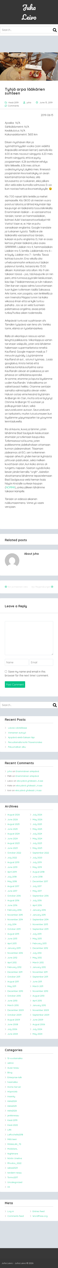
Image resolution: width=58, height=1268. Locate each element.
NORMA (10, 487)
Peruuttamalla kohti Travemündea (25, 742)
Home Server (14, 1087)
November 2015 (15, 914)
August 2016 (13, 900)
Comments (13, 105)
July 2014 (11, 924)
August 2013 (13, 934)
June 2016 (12, 905)
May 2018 (12, 881)
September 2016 (40, 895)
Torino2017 (12, 1177)
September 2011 (40, 976)
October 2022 (14, 852)
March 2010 (13, 1005)
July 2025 (37, 824)
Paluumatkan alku (17, 747)
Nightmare (12, 1153)
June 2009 (38, 1019)
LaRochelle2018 (15, 1134)
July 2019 (37, 862)
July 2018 (12, 876)
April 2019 (12, 871)
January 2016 (39, 910)
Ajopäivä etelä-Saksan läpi (21, 737)
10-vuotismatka (14, 1058)
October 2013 (14, 929)
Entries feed (38, 1211)
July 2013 (37, 934)
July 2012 (37, 953)
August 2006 (39, 1024)
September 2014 (40, 919)
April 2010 (37, 1000)
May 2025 (37, 829)
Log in (10, 1211)
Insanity (11, 1096)
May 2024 (37, 838)
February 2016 (14, 910)
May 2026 (37, 819)
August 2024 (13, 833)
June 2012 (12, 957)
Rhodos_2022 (14, 1163)
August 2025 (13, 824)
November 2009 (41, 1010)
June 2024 (12, 838)
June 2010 (12, 1000)
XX (8, 1187)
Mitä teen (12, 1139)
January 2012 (39, 967)
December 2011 (14, 972)
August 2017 (13, 886)
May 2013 (37, 938)
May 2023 (37, 848)
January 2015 (39, 914)
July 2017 (37, 886)
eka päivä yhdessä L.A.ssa (30, 781)
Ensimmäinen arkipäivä (27, 771)
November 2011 (40, 972)
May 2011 (11, 986)
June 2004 (12, 1034)
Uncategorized (14, 1182)
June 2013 (12, 938)
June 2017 (12, 891)
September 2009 (41, 1014)
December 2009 (15, 1010)
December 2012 (40, 948)
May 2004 (37, 1034)
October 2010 (14, 995)
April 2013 (12, 943)
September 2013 (40, 929)
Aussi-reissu (13, 1067)
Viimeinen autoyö (17, 732)
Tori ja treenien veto (18, 586)
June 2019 (12, 867)
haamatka (12, 1082)
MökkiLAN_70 (14, 1144)
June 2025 (12, 829)
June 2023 (12, 848)
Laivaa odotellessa (17, 728)
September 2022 (41, 852)
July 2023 (37, 843)
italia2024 (12, 1101)
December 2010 (15, 991)
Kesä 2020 (12, 1125)
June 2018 (38, 876)
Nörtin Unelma (14, 1158)
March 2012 (38, 962)
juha (29, 102)
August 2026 (13, 814)
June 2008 (12, 1024)
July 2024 (37, 833)
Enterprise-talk (14, 1077)
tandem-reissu (14, 1172)
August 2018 (38, 871)
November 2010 (40, 991)
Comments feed (15, 1216)
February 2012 (14, 967)
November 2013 (40, 924)
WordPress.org (40, 1216)
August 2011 (13, 981)
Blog (9, 1072)
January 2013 (14, 948)
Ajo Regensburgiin (40, 586)
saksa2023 (12, 1168)
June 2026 (12, 819)
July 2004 (37, 1029)
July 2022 (12, 857)
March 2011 (38, 986)
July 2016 (37, 900)
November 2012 (15, 953)
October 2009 (14, 1014)
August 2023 (13, 843)
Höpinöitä (12, 1091)
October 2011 (13, 976)
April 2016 (37, 905)
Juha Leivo (29, 12)
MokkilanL (12, 1148)
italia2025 (12, 1106)
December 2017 (40, 881)
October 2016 (14, 895)
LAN (9, 1129)
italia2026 (12, 1110)
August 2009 (13, 1019)
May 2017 (37, 891)
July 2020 (37, 857)
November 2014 (15, 919)
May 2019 (37, 867)
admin (10, 1063)
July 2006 (12, 1029)
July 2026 (37, 814)
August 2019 (13, 862)
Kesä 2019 (14, 102)
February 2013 (40, 943)
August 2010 (38, 995)
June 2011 (37, 981)
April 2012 (12, 962)
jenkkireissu (13, 1115)
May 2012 (37, 957)
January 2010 (39, 1005)
